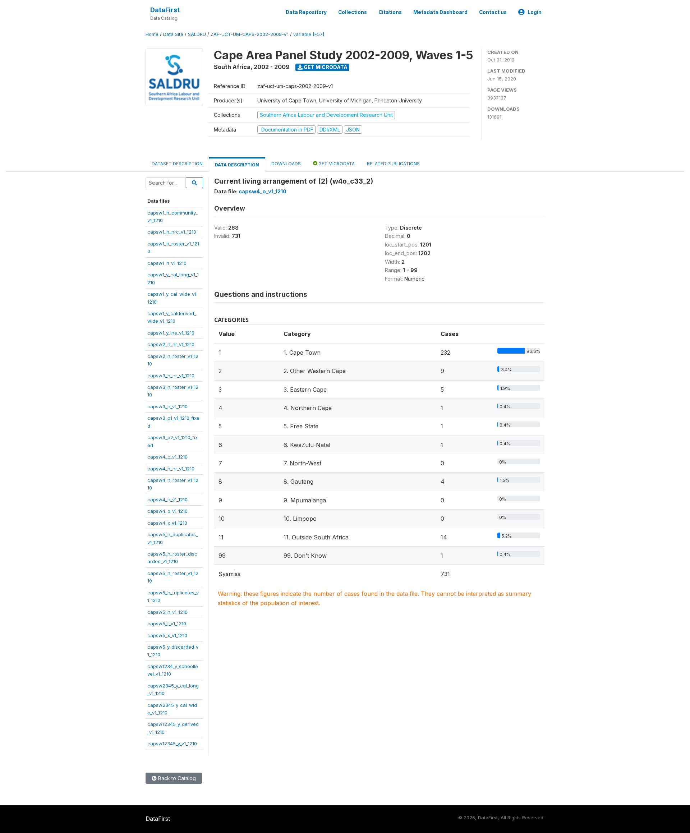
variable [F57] (308, 34)
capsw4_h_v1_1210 (167, 499)
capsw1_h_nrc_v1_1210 (171, 232)
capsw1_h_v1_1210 (167, 263)
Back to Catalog (176, 778)
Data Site (173, 34)
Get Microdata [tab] (336, 163)
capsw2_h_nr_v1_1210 (170, 344)
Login (535, 12)
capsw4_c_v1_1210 (167, 457)
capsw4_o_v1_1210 (167, 511)
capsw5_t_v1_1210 (166, 623)
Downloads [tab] (286, 163)
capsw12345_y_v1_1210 (172, 743)
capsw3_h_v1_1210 (167, 406)
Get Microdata (325, 67)
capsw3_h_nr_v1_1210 (170, 375)
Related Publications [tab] (393, 163)
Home (152, 34)
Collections (352, 12)
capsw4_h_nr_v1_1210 (170, 468)
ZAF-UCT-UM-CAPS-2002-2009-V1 (250, 34)
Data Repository (306, 12)
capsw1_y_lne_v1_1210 (170, 333)
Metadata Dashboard (440, 12)
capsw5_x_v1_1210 (167, 635)
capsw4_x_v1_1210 (167, 523)
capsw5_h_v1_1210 (167, 612)
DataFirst (165, 10)
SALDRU (197, 34)
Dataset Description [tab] (177, 163)
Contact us (493, 12)
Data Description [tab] (237, 164)
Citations (390, 12)
